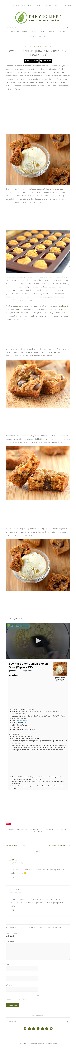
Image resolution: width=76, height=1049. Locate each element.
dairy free (50, 829)
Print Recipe (47, 61)
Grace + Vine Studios (50, 1044)
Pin (64, 677)
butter (41, 829)
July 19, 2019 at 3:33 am (15, 892)
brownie (36, 829)
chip (45, 829)
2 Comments (47, 46)
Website (9, 985)
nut (34, 832)
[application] (38, 641)
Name (9, 964)
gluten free (63, 829)
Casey (11, 860)
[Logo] (12, 625)
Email (9, 974)
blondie (30, 829)
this (53, 189)
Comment (10, 941)
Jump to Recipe (32, 61)
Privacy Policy (21, 999)
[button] (38, 640)
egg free (56, 829)
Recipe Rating (11, 933)
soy (42, 832)
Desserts (17, 829)
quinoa (38, 832)
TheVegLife (38, 17)
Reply (12, 877)
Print (58, 677)
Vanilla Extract (22, 720)
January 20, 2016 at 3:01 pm (16, 863)
